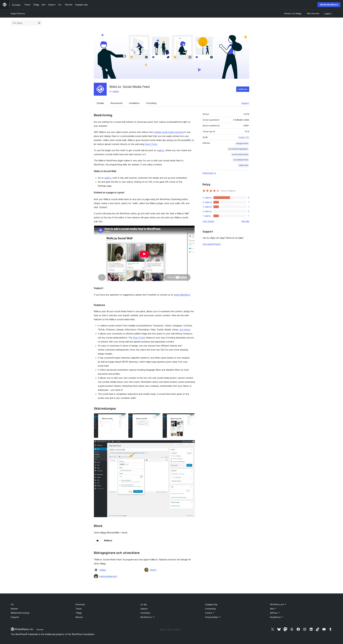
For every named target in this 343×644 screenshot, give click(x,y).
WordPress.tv (147, 617)
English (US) (243, 137)
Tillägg (79, 613)
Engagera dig (211, 604)
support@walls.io (182, 294)
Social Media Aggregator (238, 149)
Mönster (79, 617)
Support (245, 103)
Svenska (39, 629)
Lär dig (143, 604)
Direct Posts (151, 144)
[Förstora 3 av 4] (191, 417)
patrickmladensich (108, 576)
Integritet (15, 617)
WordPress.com (278, 604)
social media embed (240, 154)
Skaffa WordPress (329, 4)
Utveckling (151, 103)
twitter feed (243, 165)
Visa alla (245, 221)
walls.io (160, 150)
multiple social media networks (169, 132)
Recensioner (116, 103)
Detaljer (100, 103)
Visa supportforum (212, 244)
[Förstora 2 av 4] (156, 417)
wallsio (115, 91)
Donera (209, 613)
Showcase (80, 604)
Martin (153, 570)
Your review (208, 221)
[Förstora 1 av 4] (122, 417)
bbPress (275, 613)
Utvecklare (145, 613)
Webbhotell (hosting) (20, 613)
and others (185, 329)
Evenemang (210, 609)
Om (12, 604)
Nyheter (14, 609)
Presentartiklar (213, 617)
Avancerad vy (209, 173)
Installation (134, 103)
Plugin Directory (18, 13)
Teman (79, 609)
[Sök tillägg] (39, 23)
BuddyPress (276, 617)
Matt (273, 609)
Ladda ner (242, 89)
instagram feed (242, 143)
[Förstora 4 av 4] (191, 443)
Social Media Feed (240, 160)
